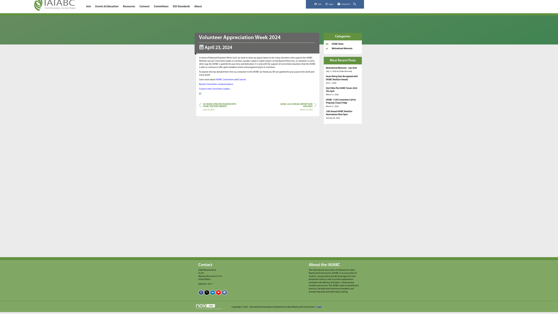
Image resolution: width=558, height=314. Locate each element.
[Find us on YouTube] (218, 292)
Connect (145, 6)
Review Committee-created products (216, 84)
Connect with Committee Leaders (214, 89)
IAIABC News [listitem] (338, 44)
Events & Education (107, 6)
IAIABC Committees (225, 80)
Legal (318, 307)
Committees (161, 6)
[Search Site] (355, 4)
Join (88, 6)
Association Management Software (209, 308)
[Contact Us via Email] (224, 292)
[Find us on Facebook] (201, 292)
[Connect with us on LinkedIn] (212, 292)
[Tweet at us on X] (207, 292)
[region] (294, 107)
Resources (129, 6)
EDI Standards (181, 6)
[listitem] (343, 70)
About (198, 6)
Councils (242, 80)
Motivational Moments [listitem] (342, 49)
